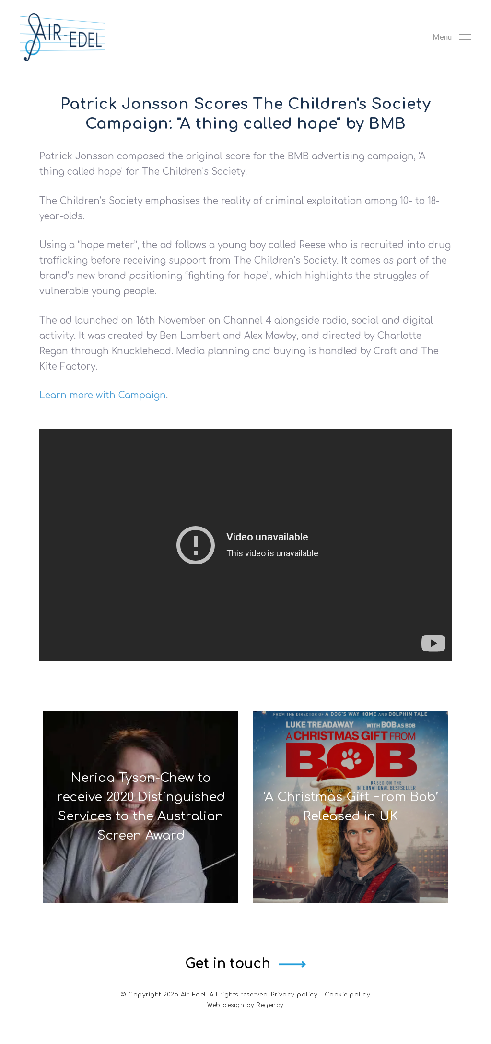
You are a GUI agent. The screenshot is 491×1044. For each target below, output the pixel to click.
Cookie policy (348, 994)
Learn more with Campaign (102, 395)
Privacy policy (294, 994)
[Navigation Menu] (452, 37)
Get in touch (227, 964)
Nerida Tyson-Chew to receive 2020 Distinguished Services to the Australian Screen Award (141, 806)
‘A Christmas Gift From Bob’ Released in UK (350, 806)
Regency (270, 1005)
